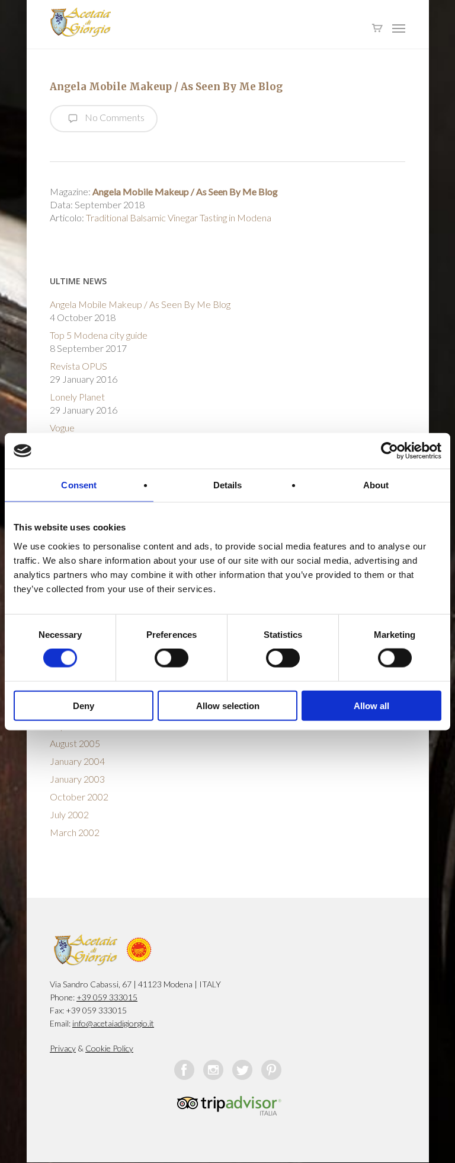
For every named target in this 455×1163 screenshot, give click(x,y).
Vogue (62, 427)
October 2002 (79, 796)
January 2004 (77, 761)
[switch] (171, 658)
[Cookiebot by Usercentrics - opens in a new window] (389, 451)
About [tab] (376, 485)
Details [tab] (227, 485)
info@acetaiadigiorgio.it (113, 1023)
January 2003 (77, 778)
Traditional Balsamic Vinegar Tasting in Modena (178, 217)
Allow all (371, 705)
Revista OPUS (78, 365)
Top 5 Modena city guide (99, 335)
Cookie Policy (109, 1048)
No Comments (114, 117)
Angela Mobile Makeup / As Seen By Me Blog (140, 304)
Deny (83, 705)
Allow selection (227, 705)
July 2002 (69, 814)
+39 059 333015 (106, 997)
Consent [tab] (79, 485)
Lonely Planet (77, 396)
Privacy (63, 1048)
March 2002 (75, 832)
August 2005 (75, 743)
